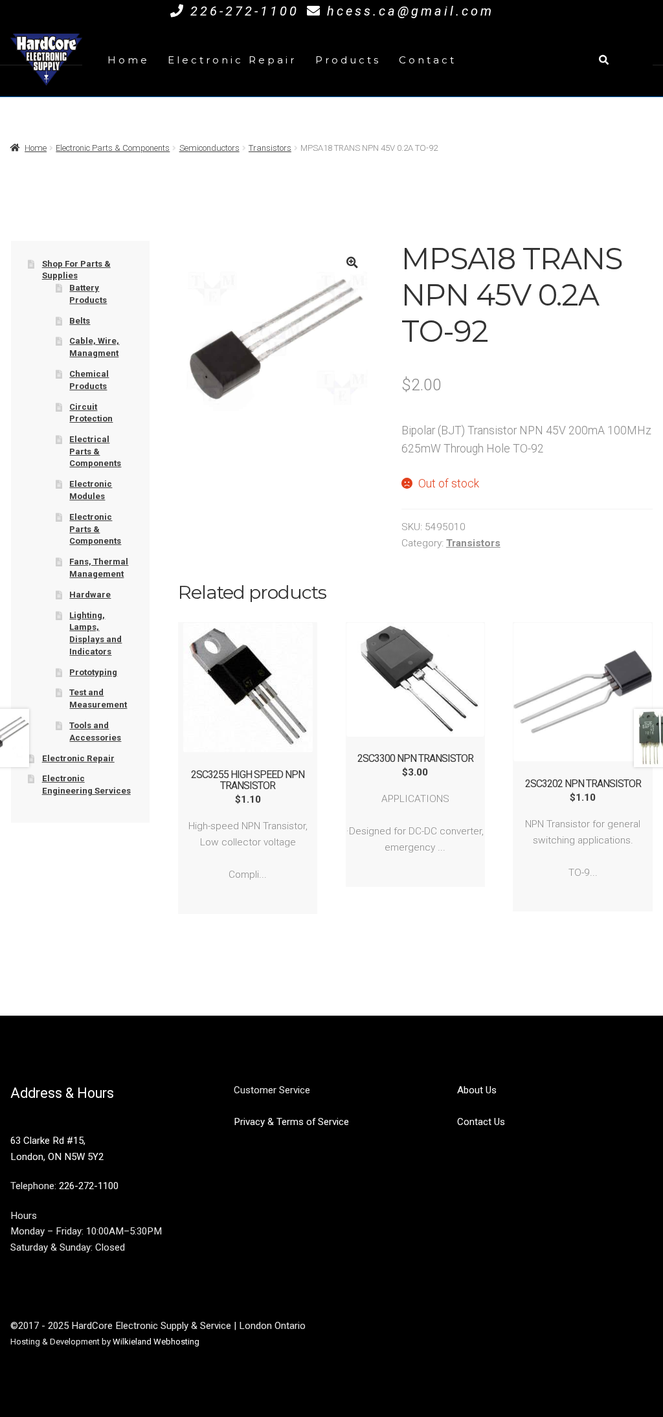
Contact (427, 60)
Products (348, 60)
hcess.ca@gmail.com (410, 11)
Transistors (270, 148)
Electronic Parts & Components (113, 148)
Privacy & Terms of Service (291, 1122)
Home (128, 60)
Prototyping (93, 672)
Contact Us (481, 1122)
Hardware (90, 594)
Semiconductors (209, 148)
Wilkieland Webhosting (156, 1341)
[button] (352, 262)
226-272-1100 (244, 11)
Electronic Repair (232, 60)
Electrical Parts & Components (95, 451)
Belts (79, 321)
